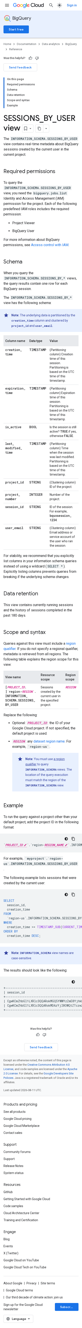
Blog (6, 1239)
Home (7, 44)
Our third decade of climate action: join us (34, 1297)
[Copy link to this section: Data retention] (42, 594)
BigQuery (21, 18)
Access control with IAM (49, 245)
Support (9, 1159)
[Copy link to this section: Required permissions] (59, 171)
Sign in (72, 5)
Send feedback (20, 67)
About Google (12, 1283)
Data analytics (51, 44)
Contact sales (12, 1133)
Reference (15, 49)
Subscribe (67, 1307)
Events (8, 1246)
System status (13, 1173)
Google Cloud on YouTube (21, 1260)
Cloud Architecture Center (21, 1213)
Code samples (13, 1206)
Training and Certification (20, 1220)
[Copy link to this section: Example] (27, 806)
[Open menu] (7, 5)
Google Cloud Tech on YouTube (24, 1267)
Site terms (48, 1283)
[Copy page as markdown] (39, 128)
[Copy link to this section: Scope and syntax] (49, 632)
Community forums (17, 1152)
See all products (14, 1111)
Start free (16, 29)
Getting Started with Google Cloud (26, 1199)
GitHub (8, 1192)
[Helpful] (30, 58)
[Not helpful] (37, 58)
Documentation (26, 44)
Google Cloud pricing (17, 1118)
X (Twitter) (10, 1253)
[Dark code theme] (66, 838)
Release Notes (13, 1166)
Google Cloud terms (19, 1290)
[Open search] (51, 5)
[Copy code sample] (73, 838)
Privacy (31, 1283)
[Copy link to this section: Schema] (26, 262)
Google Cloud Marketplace (21, 1126)
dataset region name (49, 741)
